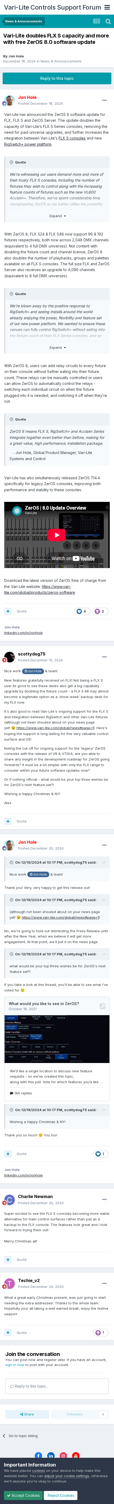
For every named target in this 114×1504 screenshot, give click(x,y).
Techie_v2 (29, 1280)
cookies (38, 1470)
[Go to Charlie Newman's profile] (9, 1200)
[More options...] (104, 100)
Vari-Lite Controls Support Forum (52, 7)
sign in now (14, 1365)
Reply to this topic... (31, 1386)
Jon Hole (16, 56)
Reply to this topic (57, 78)
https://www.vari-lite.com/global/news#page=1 (55, 728)
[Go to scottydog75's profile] (9, 657)
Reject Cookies (60, 1495)
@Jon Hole (32, 671)
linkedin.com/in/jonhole (23, 633)
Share (28, 1414)
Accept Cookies (25, 1495)
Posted (40, 103)
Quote (22, 611)
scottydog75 (31, 654)
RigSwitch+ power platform (27, 144)
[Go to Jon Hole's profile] (9, 100)
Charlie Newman (35, 1196)
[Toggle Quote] (12, 162)
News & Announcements (61, 61)
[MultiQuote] (8, 611)
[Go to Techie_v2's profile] (9, 1283)
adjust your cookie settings (66, 1476)
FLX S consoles (72, 138)
